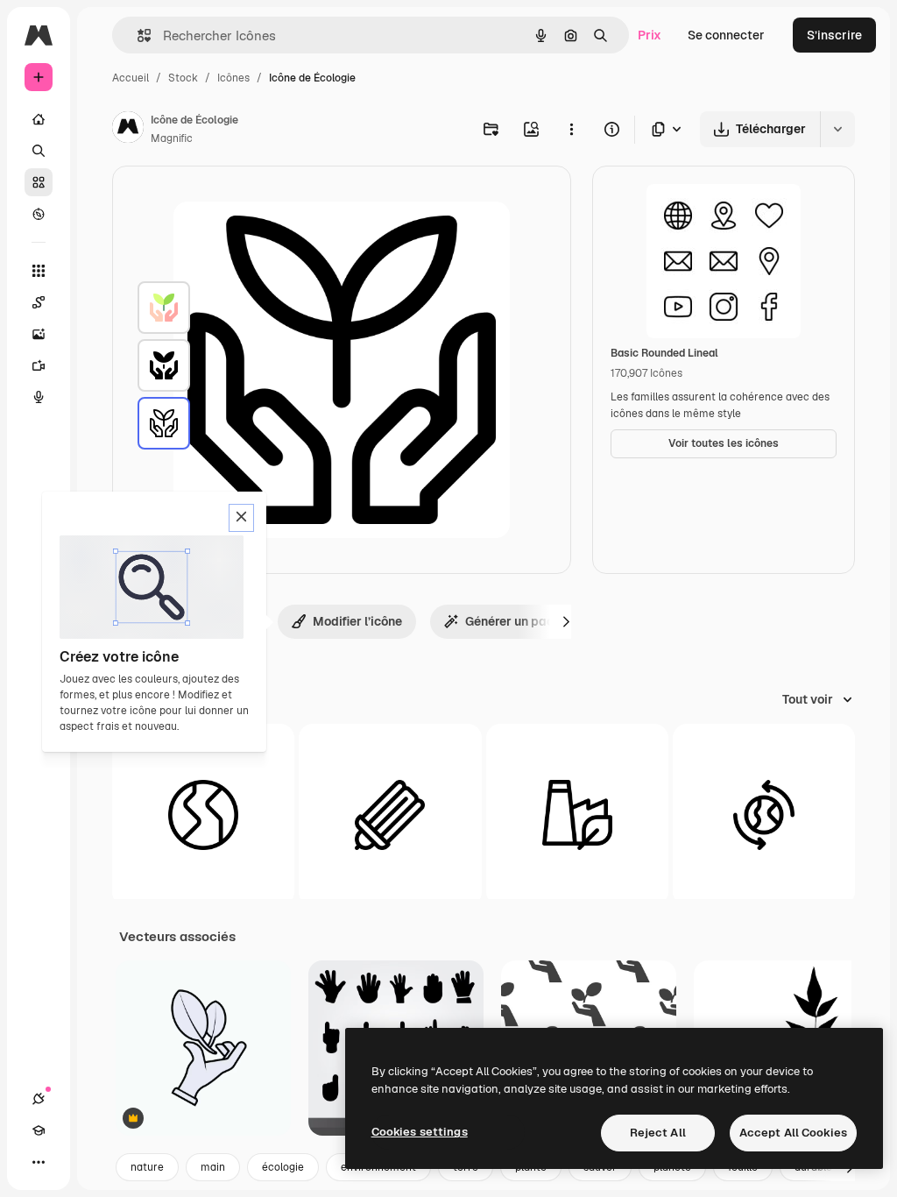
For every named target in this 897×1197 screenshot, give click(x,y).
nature (147, 1167)
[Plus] (39, 1162)
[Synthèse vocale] (39, 397)
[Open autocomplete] (137, 35)
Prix (649, 35)
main (213, 1167)
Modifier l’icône (357, 621)
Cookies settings (419, 1131)
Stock (183, 78)
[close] (241, 518)
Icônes (233, 78)
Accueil (130, 78)
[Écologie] (164, 307)
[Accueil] (39, 119)
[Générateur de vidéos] (39, 365)
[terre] (203, 815)
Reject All (658, 1132)
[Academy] (39, 1130)
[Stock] (39, 182)
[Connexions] (39, 1099)
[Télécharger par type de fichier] (667, 129)
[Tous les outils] (39, 271)
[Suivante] (566, 621)
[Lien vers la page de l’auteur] (128, 129)
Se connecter (726, 35)
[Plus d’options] (571, 128)
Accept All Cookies (793, 1132)
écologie (283, 1167)
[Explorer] (39, 214)
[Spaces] (39, 302)
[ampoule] (390, 815)
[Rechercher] (39, 151)
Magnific (172, 138)
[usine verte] (577, 815)
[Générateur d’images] (39, 334)
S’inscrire (834, 35)
